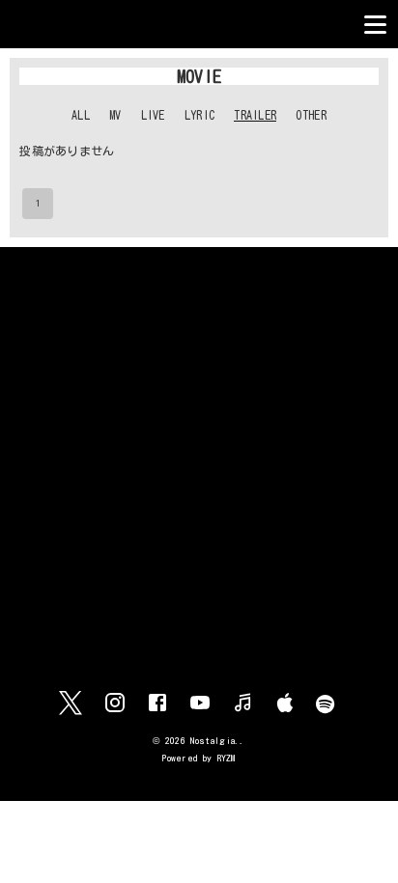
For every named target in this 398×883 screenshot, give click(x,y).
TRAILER (255, 115)
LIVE (153, 115)
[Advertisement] (199, 469)
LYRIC (200, 115)
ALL (80, 115)
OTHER (311, 115)
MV (115, 115)
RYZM (226, 758)
